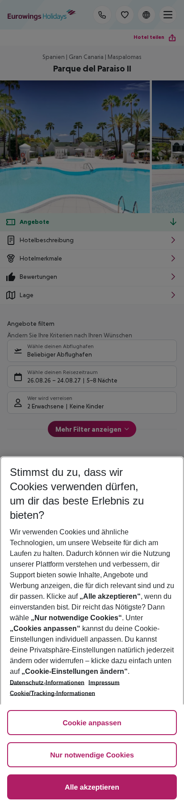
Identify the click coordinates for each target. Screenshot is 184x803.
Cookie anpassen (92, 723)
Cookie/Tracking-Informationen (52, 693)
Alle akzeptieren (92, 787)
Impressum (104, 682)
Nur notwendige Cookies (92, 755)
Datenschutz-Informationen (47, 682)
